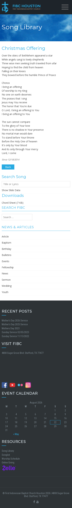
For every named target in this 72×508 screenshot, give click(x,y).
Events (5, 261)
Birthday (6, 249)
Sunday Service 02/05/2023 (15, 332)
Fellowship (8, 267)
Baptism (6, 242)
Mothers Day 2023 (11, 328)
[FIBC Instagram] (29, 384)
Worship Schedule (11, 458)
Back (8, 167)
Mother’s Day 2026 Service (15, 320)
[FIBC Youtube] (13, 384)
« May (16, 434)
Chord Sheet (9, 202)
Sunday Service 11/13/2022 (15, 336)
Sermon (6, 279)
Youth (5, 292)
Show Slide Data (11, 190)
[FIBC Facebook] (5, 384)
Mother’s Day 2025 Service (15, 324)
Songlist (6, 454)
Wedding (7, 285)
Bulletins (6, 255)
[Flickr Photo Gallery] (21, 384)
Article (5, 236)
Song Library (8, 450)
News (5, 273)
